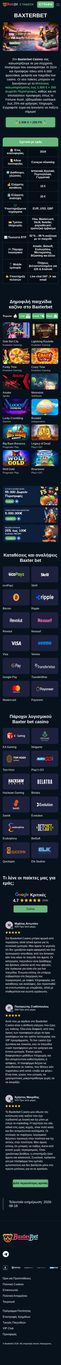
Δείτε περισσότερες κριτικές (30, 1183)
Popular (7, 316)
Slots (49, 316)
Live (22, 316)
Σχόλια (30, 908)
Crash (35, 316)
